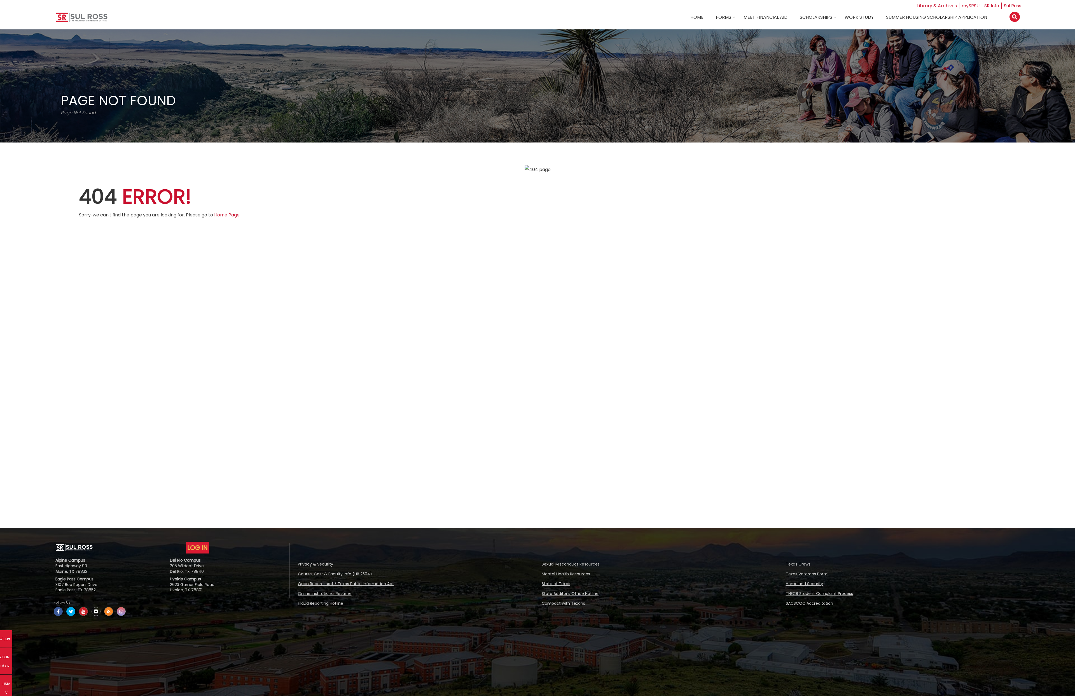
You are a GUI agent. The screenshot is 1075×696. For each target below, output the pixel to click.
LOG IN (197, 547)
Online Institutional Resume (325, 593)
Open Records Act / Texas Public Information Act (346, 584)
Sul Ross (1012, 6)
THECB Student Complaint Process (819, 593)
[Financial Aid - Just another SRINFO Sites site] (82, 19)
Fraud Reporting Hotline (320, 603)
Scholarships (816, 17)
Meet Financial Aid (765, 17)
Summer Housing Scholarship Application (936, 17)
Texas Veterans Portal (807, 574)
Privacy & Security (315, 564)
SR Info (991, 6)
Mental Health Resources (566, 574)
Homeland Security (804, 584)
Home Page (227, 215)
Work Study (859, 17)
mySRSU (971, 6)
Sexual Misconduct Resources (571, 564)
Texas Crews (798, 564)
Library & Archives (937, 6)
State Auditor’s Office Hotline (570, 593)
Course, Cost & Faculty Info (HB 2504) (335, 574)
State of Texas (556, 584)
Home (697, 17)
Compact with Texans (563, 603)
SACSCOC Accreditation (809, 603)
